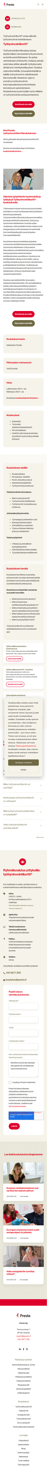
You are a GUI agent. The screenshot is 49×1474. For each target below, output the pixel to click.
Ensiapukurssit (24, 1415)
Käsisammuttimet (23, 1381)
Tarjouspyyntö (23, 1465)
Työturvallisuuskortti (23, 1407)
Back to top (40, 837)
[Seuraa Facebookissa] (23, 1349)
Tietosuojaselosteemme (26, 746)
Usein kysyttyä (23, 1453)
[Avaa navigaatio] (43, 4)
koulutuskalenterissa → (13, 151)
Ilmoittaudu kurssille (23, 104)
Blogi (23, 1448)
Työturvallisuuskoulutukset (23, 1427)
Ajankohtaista (23, 1445)
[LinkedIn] (20, 1349)
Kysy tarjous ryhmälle (23, 113)
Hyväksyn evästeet (23, 762)
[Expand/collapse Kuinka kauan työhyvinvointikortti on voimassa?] (41, 798)
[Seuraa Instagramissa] (27, 1349)
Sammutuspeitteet (23, 1389)
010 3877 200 (24, 1339)
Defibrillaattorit (24, 1393)
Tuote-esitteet (23, 1460)
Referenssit (23, 1457)
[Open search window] (38, 4)
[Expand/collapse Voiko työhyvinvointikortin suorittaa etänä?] (41, 825)
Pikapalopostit (23, 1385)
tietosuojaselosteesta (17, 1106)
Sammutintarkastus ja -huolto (23, 1365)
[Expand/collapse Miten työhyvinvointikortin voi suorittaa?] (41, 785)
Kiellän (23, 770)
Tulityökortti (23, 1411)
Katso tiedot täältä (14, 659)
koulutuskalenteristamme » (27, 398)
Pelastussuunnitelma (23, 1377)
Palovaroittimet (24, 1369)
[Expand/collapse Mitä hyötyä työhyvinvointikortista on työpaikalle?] (41, 812)
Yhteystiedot (23, 1440)
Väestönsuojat (23, 1373)
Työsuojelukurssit (23, 1419)
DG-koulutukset (23, 1423)
